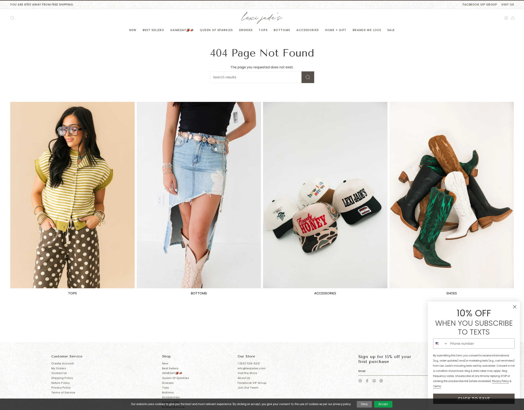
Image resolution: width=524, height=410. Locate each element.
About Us (244, 378)
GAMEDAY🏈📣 (172, 373)
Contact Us (59, 373)
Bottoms (168, 392)
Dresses (168, 383)
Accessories (171, 397)
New (165, 363)
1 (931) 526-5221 (249, 363)
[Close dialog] (514, 306)
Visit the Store (247, 373)
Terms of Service (63, 392)
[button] (132, 30)
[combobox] (440, 343)
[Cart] (512, 18)
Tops (165, 388)
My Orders (58, 368)
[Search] (308, 77)
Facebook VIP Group (480, 4)
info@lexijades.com (252, 368)
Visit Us (507, 4)
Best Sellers (170, 368)
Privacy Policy (61, 388)
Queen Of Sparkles (175, 378)
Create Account (62, 363)
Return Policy (60, 383)
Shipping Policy (62, 378)
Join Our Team (248, 388)
